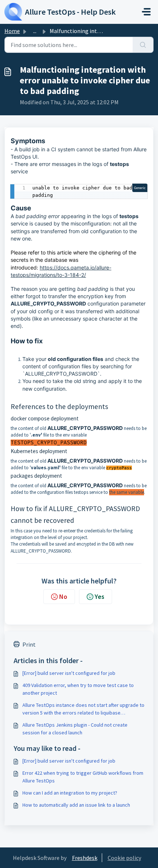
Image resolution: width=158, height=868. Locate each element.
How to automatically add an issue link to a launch (76, 805)
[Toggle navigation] (146, 11)
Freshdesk (84, 857)
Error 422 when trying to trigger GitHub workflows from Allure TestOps (82, 777)
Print (29, 644)
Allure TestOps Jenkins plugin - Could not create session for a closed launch (75, 728)
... (34, 31)
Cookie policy (124, 857)
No (63, 596)
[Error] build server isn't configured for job (68, 673)
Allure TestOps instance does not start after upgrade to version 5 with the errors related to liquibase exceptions (83, 709)
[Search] (143, 45)
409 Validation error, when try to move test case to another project (78, 689)
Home (12, 31)
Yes (99, 596)
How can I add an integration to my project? (69, 792)
